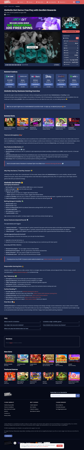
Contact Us (7, 413)
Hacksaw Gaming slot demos (53, 163)
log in (11, 342)
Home (5, 6)
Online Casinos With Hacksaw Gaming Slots (45, 293)
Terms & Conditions (43, 446)
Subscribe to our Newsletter (58, 392)
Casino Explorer (34, 405)
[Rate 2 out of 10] (7, 65)
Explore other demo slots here (33, 297)
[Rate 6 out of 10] (14, 65)
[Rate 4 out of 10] (11, 65)
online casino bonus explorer (40, 295)
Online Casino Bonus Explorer (52, 259)
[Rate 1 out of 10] (6, 65)
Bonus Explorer (59, 405)
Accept (59, 445)
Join (78, 395)
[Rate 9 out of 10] (18, 65)
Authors (6, 411)
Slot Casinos (33, 407)
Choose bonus (70, 31)
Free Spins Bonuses (60, 407)
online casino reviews (30, 299)
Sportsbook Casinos (35, 411)
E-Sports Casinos (34, 409)
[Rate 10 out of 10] (20, 65)
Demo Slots (11, 6)
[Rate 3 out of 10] (9, 65)
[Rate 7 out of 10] (15, 65)
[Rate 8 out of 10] (17, 65)
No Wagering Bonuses (61, 409)
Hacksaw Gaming (73, 41)
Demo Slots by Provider (9, 409)
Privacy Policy (33, 446)
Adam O (8, 14)
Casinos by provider (9, 405)
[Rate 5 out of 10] (12, 65)
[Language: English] (74, 2)
